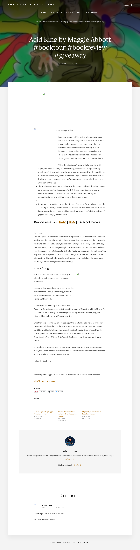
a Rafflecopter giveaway (44, 381)
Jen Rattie (78, 465)
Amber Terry (48, 505)
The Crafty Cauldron (32, 4)
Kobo (62, 222)
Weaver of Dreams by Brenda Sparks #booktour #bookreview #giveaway (67, 414)
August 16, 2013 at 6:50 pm (53, 507)
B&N (72, 222)
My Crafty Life (70, 459)
